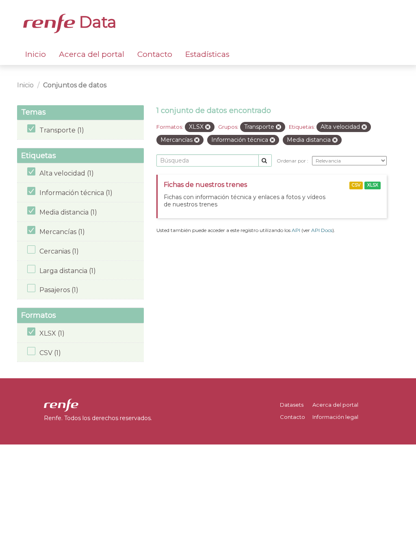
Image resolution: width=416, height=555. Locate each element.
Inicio (35, 54)
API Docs (321, 230)
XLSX (372, 185)
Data (96, 22)
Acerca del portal (91, 54)
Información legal (335, 417)
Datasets (291, 404)
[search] (265, 160)
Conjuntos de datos (74, 85)
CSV (356, 185)
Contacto (154, 54)
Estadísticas (207, 54)
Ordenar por (292, 161)
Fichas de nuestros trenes (205, 185)
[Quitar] (207, 127)
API (296, 230)
